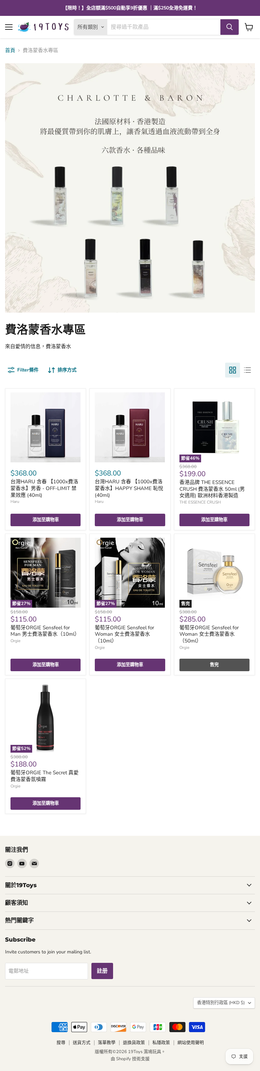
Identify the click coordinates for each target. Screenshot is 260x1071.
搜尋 (61, 1043)
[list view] (247, 370)
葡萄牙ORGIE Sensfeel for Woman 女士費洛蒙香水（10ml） (124, 634)
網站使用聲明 (190, 1043)
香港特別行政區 (221, 1003)
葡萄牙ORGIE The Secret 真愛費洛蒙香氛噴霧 (44, 776)
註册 (102, 971)
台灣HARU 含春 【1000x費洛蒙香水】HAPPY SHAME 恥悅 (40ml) (129, 488)
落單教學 (106, 1043)
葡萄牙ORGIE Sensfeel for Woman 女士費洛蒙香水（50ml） (209, 634)
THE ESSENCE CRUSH (200, 502)
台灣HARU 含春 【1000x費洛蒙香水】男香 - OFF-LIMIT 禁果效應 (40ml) (44, 488)
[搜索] (229, 27)
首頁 (10, 50)
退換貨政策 (134, 1043)
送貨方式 (81, 1043)
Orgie (15, 640)
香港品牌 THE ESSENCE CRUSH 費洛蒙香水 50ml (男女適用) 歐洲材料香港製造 (212, 489)
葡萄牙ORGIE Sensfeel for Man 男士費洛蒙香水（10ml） (45, 631)
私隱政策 (161, 1043)
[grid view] (232, 370)
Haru (14, 501)
